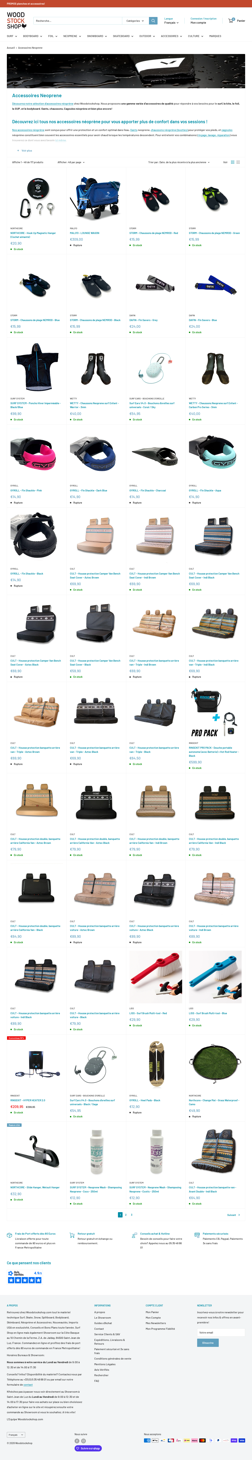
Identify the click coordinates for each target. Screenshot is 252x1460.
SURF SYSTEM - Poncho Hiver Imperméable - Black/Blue (35, 405)
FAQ (96, 1380)
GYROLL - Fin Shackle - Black (26, 573)
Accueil (11, 47)
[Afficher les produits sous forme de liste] (238, 162)
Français (13, 1434)
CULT (72, 568)
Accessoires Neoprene (30, 47)
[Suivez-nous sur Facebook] (77, 1440)
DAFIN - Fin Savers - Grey (143, 320)
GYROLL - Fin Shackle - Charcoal (147, 490)
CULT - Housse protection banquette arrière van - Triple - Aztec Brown (35, 749)
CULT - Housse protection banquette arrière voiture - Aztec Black (154, 927)
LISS (131, 1008)
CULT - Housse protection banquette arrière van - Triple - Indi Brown (154, 662)
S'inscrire (208, 1342)
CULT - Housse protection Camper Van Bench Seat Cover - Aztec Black (35, 662)
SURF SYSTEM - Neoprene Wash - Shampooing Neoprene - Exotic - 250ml (155, 1189)
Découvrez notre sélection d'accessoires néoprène (42, 103)
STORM (132, 228)
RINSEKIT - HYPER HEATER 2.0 (27, 1100)
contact (28, 1384)
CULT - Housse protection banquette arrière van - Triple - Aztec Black (94, 749)
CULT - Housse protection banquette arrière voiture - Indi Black (35, 1015)
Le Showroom (102, 1317)
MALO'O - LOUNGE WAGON (84, 232)
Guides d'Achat (103, 1323)
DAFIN (132, 315)
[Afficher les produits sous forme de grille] (232, 162)
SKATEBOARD (121, 36)
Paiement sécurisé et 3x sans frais (111, 1350)
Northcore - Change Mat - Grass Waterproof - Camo (214, 1102)
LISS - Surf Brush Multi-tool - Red (148, 1013)
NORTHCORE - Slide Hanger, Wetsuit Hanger (35, 1187)
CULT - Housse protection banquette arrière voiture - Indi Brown (213, 927)
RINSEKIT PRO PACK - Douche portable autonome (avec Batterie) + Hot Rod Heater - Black (214, 751)
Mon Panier (152, 1312)
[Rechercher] (153, 21)
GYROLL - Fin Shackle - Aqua (205, 490)
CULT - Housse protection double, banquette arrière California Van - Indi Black (214, 840)
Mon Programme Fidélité (160, 1328)
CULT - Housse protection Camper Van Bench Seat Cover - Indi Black (214, 575)
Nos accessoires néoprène (28, 129)
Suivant (231, 1214)
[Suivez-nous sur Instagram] (83, 1440)
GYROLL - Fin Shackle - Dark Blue (88, 490)
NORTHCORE (16, 228)
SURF (10, 36)
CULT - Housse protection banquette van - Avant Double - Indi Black (212, 1189)
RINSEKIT (193, 743)
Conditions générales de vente (112, 1358)
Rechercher (101, 1375)
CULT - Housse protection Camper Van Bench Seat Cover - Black (95, 662)
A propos (99, 1312)
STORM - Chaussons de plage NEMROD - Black (95, 320)
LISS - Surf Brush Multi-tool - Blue (208, 1013)
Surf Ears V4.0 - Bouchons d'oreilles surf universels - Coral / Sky (152, 405)
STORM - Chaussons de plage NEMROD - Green (214, 232)
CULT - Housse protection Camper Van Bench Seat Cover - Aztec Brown (95, 575)
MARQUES (215, 36)
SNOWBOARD (95, 36)
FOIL (51, 36)
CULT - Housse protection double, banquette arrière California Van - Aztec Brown (35, 840)
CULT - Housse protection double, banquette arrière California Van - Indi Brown (154, 840)
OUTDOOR (145, 36)
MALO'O (73, 228)
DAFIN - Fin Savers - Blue (203, 320)
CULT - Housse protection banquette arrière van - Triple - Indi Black (213, 662)
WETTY (73, 398)
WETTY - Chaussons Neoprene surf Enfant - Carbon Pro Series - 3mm (213, 405)
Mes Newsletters (156, 1323)
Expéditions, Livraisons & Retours (109, 1341)
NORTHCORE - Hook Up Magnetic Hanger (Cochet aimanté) (33, 234)
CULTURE (194, 36)
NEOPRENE (70, 36)
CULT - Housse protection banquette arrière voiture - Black (94, 1015)
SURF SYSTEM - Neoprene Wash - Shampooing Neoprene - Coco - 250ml (96, 1189)
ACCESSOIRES (169, 36)
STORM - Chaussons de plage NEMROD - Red (153, 232)
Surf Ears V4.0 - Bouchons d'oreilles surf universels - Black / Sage (92, 1102)
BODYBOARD (30, 36)
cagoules (226, 129)
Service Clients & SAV (107, 1334)
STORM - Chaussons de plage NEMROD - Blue (35, 320)
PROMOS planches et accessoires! (26, 3)
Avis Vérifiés (101, 1369)
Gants (133, 129)
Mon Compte (153, 1317)
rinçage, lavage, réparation (214, 135)
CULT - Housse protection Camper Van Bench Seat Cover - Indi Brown (154, 575)
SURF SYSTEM (17, 398)
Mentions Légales (105, 1364)
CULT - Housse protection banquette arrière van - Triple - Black (154, 749)
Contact (99, 1328)
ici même (60, 140)
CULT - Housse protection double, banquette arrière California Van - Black (35, 927)
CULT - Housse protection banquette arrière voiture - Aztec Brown (94, 927)
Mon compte (198, 22)
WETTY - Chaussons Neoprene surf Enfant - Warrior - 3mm (94, 405)
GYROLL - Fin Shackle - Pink (26, 490)
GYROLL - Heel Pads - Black (144, 1100)
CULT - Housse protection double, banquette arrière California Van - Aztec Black (95, 840)
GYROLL (14, 485)
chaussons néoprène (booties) (169, 129)
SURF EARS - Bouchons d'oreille (146, 398)
